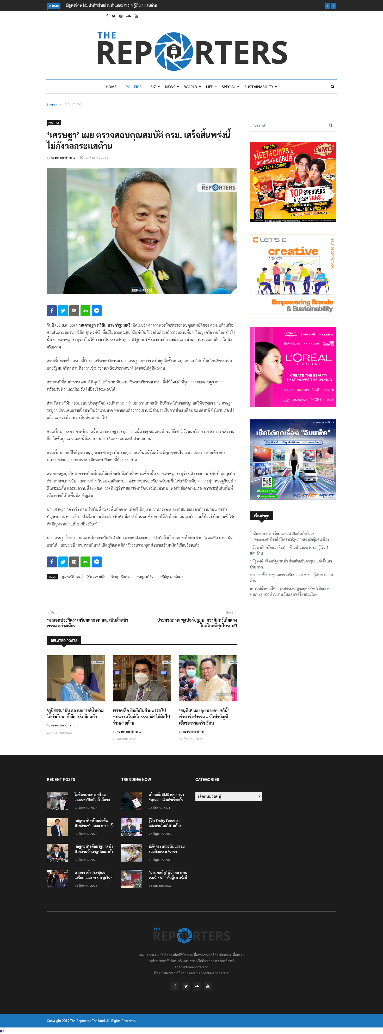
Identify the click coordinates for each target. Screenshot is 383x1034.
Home (111, 86)
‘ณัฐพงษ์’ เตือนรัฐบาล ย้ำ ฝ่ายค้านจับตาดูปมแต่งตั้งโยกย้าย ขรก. (291, 564)
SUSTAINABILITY (258, 86)
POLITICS (133, 86)
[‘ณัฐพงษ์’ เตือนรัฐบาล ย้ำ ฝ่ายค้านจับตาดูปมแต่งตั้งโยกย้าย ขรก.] (58, 854)
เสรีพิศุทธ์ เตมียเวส (171, 576)
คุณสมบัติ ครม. (71, 576)
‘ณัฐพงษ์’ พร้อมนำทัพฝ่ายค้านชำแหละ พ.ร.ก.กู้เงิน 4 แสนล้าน (110, 5)
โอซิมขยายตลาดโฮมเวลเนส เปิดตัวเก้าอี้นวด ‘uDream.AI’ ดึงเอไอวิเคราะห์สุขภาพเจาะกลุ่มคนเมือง (289, 536)
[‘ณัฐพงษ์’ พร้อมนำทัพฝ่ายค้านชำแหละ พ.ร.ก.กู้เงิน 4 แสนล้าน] (58, 828)
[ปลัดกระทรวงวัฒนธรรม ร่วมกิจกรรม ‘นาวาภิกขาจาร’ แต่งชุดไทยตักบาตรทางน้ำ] (133, 854)
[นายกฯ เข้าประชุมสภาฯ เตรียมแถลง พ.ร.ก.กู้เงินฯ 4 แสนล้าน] (58, 880)
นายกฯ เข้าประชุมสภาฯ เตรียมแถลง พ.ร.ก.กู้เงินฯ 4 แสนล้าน (291, 577)
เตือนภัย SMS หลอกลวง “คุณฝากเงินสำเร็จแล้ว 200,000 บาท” (166, 799)
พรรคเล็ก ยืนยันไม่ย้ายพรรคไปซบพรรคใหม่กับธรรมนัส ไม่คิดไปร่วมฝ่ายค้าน (141, 717)
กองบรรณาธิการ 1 (63, 157)
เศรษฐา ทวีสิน (144, 576)
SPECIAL (229, 86)
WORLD (190, 86)
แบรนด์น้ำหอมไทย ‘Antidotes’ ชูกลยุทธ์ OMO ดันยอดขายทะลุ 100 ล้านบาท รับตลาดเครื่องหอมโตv (289, 591)
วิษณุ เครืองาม (120, 576)
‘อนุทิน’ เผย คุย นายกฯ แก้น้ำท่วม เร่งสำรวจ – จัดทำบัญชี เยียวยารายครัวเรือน (204, 717)
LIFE (209, 86)
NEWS (170, 86)
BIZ (153, 86)
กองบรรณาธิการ (61, 725)
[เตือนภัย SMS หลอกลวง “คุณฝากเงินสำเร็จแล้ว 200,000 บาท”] (133, 802)
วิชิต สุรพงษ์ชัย (96, 576)
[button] (327, 6)
